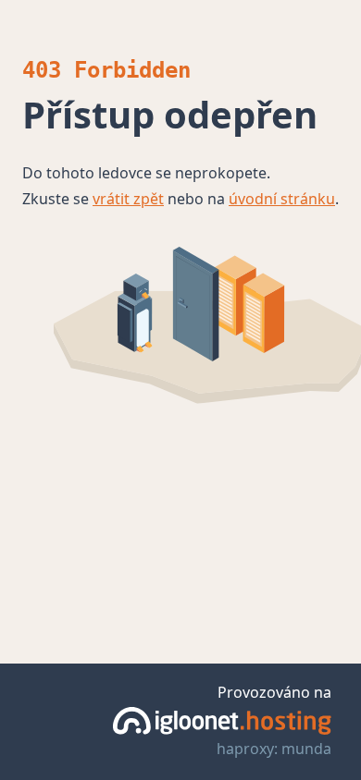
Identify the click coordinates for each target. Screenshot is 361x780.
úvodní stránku (282, 199)
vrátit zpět (128, 199)
